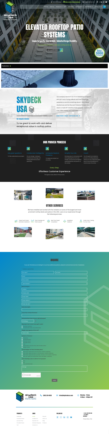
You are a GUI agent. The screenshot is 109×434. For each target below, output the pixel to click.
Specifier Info (88, 6)
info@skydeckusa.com (66, 395)
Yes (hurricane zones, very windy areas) (32, 327)
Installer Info (79, 6)
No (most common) (27, 326)
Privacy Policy (86, 419)
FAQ (91, 419)
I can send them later (28, 363)
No (24, 362)
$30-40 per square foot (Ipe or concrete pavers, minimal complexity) (38, 353)
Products (58, 6)
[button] (62, 7)
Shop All (52, 6)
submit (54, 380)
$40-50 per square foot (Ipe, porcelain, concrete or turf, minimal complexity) (40, 354)
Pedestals (25, 338)
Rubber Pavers (26, 347)
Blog (65, 6)
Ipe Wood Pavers (27, 339)
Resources (71, 6)
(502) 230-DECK (47, 395)
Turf (24, 344)
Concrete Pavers (27, 341)
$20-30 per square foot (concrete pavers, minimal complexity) (36, 351)
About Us (45, 6)
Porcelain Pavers (27, 342)
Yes (24, 360)
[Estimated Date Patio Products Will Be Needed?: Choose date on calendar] (35, 321)
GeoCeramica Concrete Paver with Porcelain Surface (34, 345)
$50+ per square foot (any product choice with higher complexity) (37, 356)
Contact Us (97, 6)
